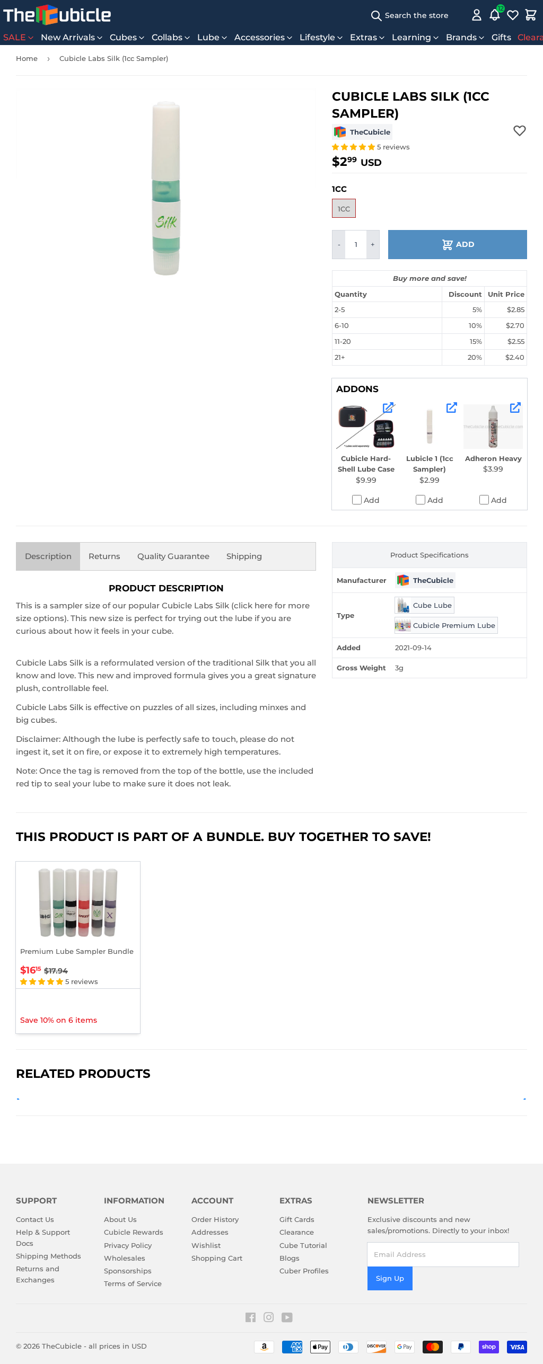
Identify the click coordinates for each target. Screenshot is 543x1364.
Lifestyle (317, 37)
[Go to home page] (57, 15)
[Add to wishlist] (519, 130)
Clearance (296, 1232)
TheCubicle (62, 1346)
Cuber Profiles (304, 1270)
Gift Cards (296, 1219)
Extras (363, 37)
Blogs (289, 1258)
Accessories (259, 37)
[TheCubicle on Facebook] (250, 1319)
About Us (120, 1219)
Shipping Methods (48, 1256)
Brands (461, 37)
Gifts (501, 37)
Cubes (123, 37)
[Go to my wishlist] (513, 15)
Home (27, 58)
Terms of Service (133, 1283)
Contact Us (35, 1219)
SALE (14, 37)
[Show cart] (531, 15)
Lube (208, 37)
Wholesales (124, 1258)
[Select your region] (461, 15)
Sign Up (390, 1278)
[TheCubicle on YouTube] (287, 1319)
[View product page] (388, 407)
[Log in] (477, 15)
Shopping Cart (216, 1258)
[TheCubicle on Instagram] (269, 1319)
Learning (411, 37)
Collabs (167, 37)
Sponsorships (128, 1270)
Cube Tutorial (303, 1245)
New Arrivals (68, 37)
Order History (215, 1219)
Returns (104, 556)
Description (48, 556)
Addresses (210, 1232)
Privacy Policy (128, 1245)
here (264, 605)
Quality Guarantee (173, 556)
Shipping (244, 556)
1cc (344, 209)
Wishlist (206, 1245)
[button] (354, 147)
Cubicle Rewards (133, 1232)
